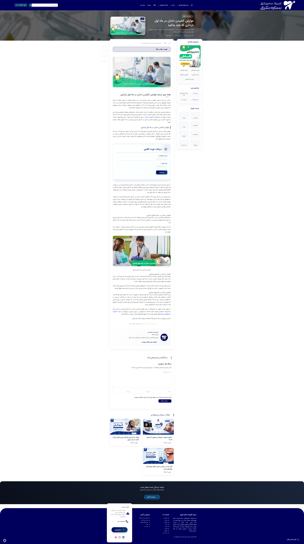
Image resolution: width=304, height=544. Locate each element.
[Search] (30, 5)
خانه (192, 5)
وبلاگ (164, 43)
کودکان (183, 136)
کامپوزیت (195, 125)
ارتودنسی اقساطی (195, 70)
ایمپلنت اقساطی (183, 70)
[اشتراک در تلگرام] (104, 44)
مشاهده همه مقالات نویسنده (149, 342)
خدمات (173, 5)
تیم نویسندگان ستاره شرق (139, 318)
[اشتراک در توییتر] (104, 54)
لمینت (184, 127)
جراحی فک (195, 134)
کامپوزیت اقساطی (184, 75)
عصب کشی (183, 145)
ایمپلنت (184, 118)
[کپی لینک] (104, 58)
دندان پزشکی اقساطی (183, 5)
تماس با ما (142, 5)
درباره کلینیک (195, 100)
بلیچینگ (195, 145)
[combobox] (45, 5)
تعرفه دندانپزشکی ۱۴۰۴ (184, 94)
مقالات (154, 5)
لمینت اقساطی (195, 75)
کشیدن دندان (149, 117)
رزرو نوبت (195, 93)
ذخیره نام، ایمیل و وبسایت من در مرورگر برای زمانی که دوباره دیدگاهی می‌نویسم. (152, 397)
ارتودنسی (195, 118)
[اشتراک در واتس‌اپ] (104, 49)
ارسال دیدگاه (164, 401)
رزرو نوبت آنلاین (151, 497)
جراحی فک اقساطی (189, 79)
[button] (142, 49)
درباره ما (149, 5)
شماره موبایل (164, 163)
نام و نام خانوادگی (162, 155)
